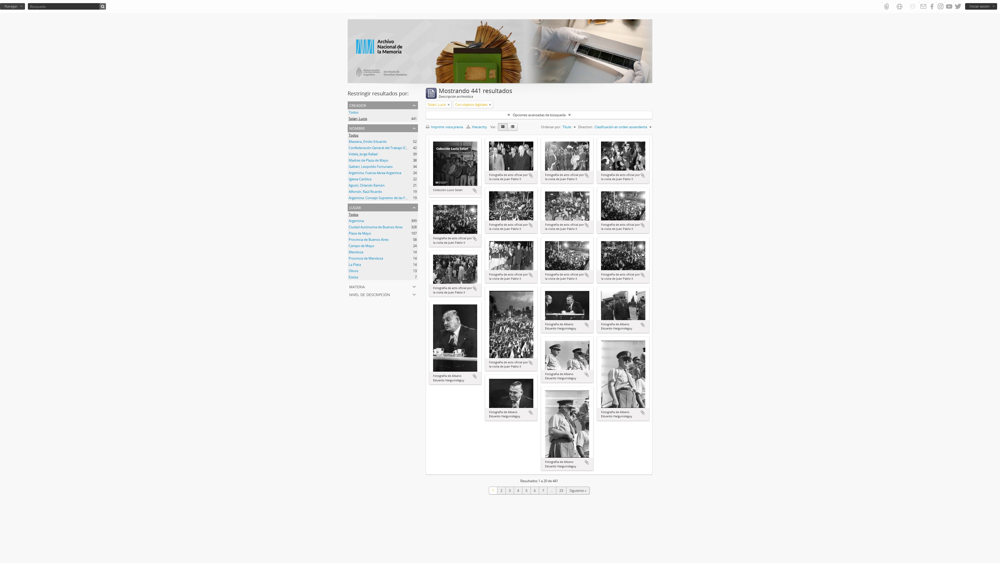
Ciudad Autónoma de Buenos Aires (376, 227)
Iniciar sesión (980, 6)
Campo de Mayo (361, 245)
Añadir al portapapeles (474, 190)
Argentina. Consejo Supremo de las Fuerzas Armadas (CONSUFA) (398, 197)
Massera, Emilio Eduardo (368, 141)
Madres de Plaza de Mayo (368, 160)
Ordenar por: (551, 127)
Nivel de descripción (369, 294)
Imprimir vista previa (446, 127)
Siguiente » (578, 490)
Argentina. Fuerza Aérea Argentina (375, 172)
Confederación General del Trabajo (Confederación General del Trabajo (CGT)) (408, 147)
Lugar (355, 207)
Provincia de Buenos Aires (369, 239)
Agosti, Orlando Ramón (367, 185)
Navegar (10, 6)
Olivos (353, 270)
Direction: (585, 127)
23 (561, 490)
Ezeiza (353, 277)
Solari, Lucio (358, 118)
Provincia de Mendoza (366, 258)
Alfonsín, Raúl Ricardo (365, 191)
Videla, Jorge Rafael (363, 154)
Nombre (357, 127)
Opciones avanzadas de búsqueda (539, 115)
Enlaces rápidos (912, 6)
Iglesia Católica (360, 179)
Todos (353, 112)
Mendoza (356, 252)
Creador (357, 104)
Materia (357, 286)
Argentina (356, 220)
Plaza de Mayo (360, 233)
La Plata (355, 264)
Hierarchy (479, 127)
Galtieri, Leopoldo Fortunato (371, 166)
